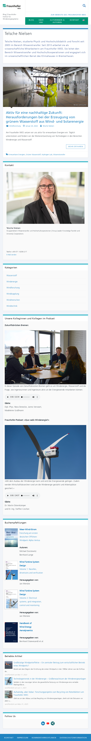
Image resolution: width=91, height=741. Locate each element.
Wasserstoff (12, 275)
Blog (31, 20)
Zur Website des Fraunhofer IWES (68, 15)
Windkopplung (13, 294)
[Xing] (53, 723)
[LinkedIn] (43, 723)
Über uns (41, 21)
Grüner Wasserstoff (33, 154)
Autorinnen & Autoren (57, 21)
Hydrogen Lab (47, 154)
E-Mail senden (11, 255)
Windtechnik (12, 306)
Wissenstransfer (59, 154)
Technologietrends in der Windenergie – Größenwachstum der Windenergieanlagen (50, 679)
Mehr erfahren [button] (75, 146)
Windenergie (12, 281)
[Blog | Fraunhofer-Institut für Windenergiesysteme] (12, 6)
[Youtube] (48, 723)
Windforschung (15, 126)
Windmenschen (13, 300)
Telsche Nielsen (48, 126)
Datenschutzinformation (73, 738)
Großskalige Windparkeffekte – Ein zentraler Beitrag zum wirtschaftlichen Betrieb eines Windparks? (49, 664)
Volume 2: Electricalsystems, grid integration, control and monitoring (31, 601)
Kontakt (74, 20)
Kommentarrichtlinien (44, 738)
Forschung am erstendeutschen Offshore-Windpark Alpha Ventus (30, 536)
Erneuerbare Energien (17, 154)
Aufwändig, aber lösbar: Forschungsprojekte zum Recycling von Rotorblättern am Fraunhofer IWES (49, 693)
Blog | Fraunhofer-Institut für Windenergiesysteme (10, 16)
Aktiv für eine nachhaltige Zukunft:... (43, 70)
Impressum (22, 738)
